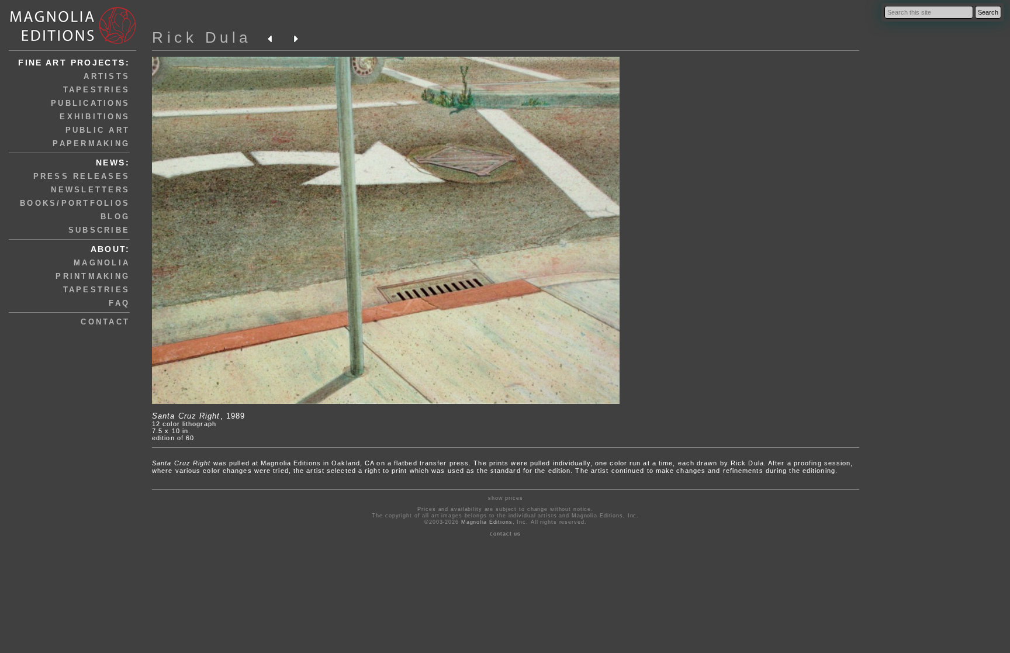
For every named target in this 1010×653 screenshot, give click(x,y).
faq (119, 303)
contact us (505, 534)
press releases (81, 176)
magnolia (102, 262)
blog (115, 216)
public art (97, 130)
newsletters (90, 189)
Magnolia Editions (487, 522)
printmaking (93, 276)
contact (105, 321)
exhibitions (95, 116)
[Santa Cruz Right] (386, 401)
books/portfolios (75, 203)
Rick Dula (201, 37)
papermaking (91, 143)
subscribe (99, 230)
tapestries (96, 89)
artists (107, 76)
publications (90, 103)
